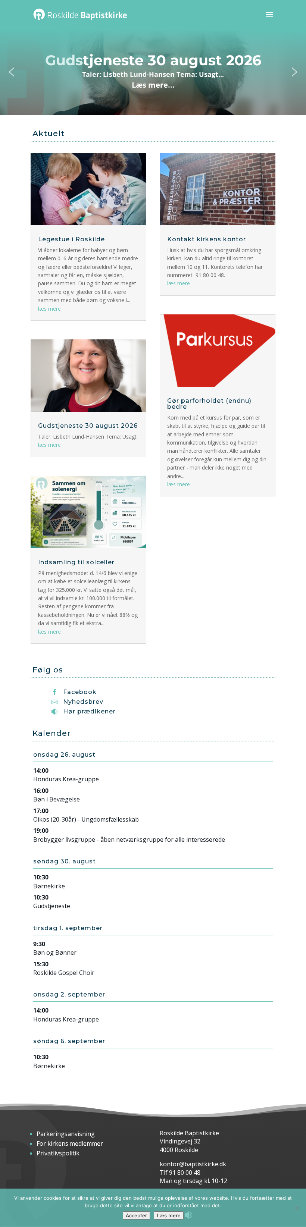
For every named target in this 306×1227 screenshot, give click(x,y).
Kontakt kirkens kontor (206, 239)
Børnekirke (49, 886)
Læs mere (169, 1215)
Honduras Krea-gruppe (66, 779)
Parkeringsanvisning (66, 1134)
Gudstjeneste (51, 906)
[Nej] (296, 1208)
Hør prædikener (89, 711)
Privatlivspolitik (58, 1153)
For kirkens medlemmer (70, 1143)
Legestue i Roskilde (71, 239)
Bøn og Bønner (54, 952)
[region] (153, 72)
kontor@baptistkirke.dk (193, 1164)
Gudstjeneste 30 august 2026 (88, 425)
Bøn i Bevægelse (56, 799)
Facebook (80, 692)
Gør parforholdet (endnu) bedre (209, 403)
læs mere (49, 308)
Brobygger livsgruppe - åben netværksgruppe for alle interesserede (129, 839)
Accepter (136, 1215)
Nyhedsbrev (83, 701)
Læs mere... (153, 85)
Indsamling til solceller (76, 562)
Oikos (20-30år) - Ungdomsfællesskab (86, 819)
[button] (153, 72)
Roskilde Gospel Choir (63, 973)
